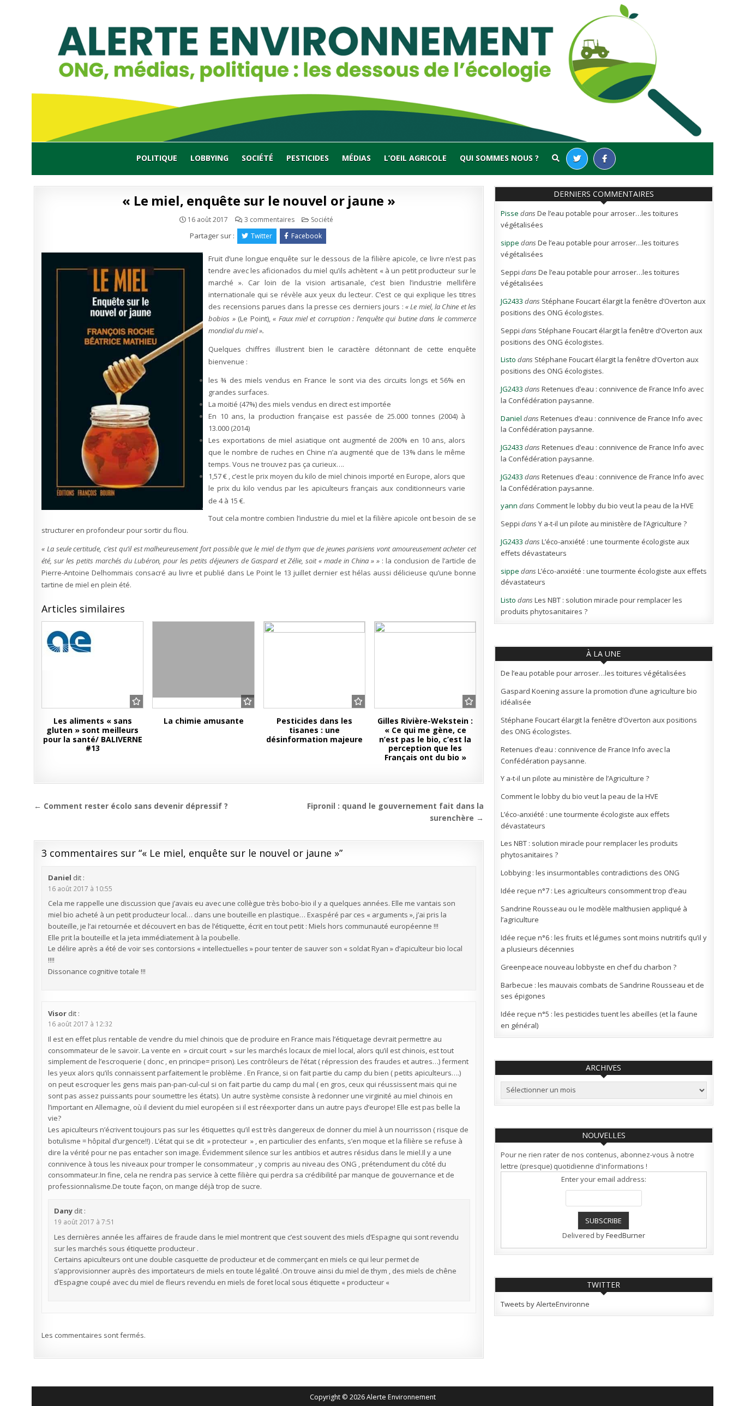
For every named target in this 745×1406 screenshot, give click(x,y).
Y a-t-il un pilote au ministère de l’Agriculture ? (612, 523)
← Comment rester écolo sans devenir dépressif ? (131, 806)
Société (257, 158)
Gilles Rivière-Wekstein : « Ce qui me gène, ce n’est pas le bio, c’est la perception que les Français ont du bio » (425, 739)
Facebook (306, 236)
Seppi (510, 272)
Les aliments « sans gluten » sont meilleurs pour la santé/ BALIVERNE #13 (92, 734)
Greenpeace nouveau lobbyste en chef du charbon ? (588, 967)
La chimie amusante (204, 721)
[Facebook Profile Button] (605, 158)
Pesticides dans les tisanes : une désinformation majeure (314, 730)
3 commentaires (269, 220)
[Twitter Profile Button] (577, 158)
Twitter (261, 236)
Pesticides (307, 158)
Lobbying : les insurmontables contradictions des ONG (590, 873)
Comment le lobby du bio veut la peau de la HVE (615, 505)
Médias (356, 158)
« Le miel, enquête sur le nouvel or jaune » (258, 200)
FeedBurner (625, 1235)
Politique (156, 158)
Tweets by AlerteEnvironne (545, 1304)
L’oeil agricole (415, 158)
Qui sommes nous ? (499, 158)
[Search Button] (555, 158)
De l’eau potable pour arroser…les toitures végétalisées (593, 673)
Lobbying (209, 158)
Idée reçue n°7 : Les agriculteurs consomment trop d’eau (594, 891)
